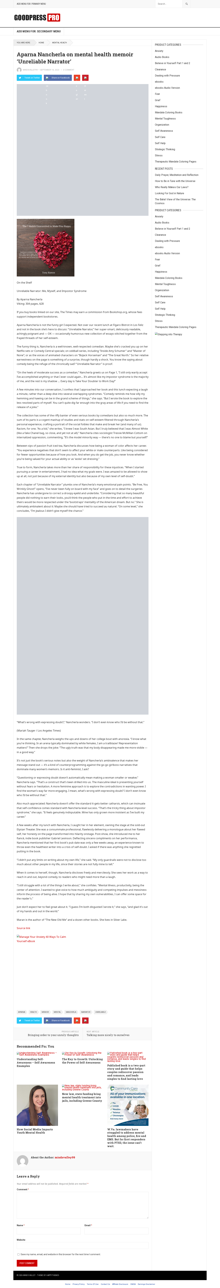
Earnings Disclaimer (146, 1284)
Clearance (160, 69)
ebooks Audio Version (167, 87)
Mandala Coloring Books (168, 112)
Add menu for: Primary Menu (31, 4)
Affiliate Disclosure (120, 1284)
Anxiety (159, 50)
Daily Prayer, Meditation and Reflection (176, 174)
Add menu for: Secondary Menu (39, 31)
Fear (157, 93)
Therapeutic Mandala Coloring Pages (175, 161)
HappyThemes (52, 1275)
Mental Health (59, 43)
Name (21, 1225)
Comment (23, 1189)
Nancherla (71, 1012)
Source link (23, 928)
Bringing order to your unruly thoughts (53, 1035)
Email (88, 1225)
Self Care (160, 137)
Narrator (85, 1012)
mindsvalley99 (30, 70)
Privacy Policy (79, 1284)
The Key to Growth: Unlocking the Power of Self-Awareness (82, 1060)
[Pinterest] (85, 78)
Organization (162, 124)
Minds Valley (29, 1275)
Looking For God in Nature (169, 193)
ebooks (159, 81)
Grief (157, 100)
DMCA (133, 1284)
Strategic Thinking (165, 149)
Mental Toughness (165, 118)
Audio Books (162, 57)
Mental (57, 1012)
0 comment (68, 70)
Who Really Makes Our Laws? (171, 187)
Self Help (160, 143)
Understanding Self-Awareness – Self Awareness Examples (36, 1062)
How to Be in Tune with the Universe (175, 181)
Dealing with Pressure (167, 75)
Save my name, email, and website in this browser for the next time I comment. (61, 1254)
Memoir (45, 1012)
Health (33, 1012)
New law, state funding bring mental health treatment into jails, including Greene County (82, 1097)
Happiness (161, 106)
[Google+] (77, 78)
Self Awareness (164, 130)
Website (21, 1240)
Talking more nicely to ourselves (108, 1035)
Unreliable (100, 1012)
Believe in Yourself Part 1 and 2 (172, 63)
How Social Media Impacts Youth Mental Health (35, 1131)
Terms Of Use (93, 1284)
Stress (159, 155)
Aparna (21, 1012)
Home (41, 43)
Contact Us (105, 1284)
